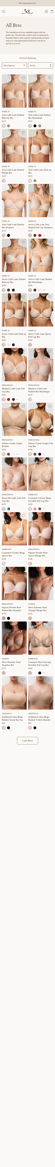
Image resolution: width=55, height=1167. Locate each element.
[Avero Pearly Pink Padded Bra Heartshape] (40, 290)
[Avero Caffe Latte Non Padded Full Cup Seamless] (40, 200)
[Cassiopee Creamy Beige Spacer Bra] (14, 528)
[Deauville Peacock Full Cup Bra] (8, 509)
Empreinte (33, 495)
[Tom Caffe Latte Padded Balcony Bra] (14, 91)
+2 (43, 454)
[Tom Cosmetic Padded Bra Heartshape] (40, 126)
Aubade (31, 604)
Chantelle (7, 713)
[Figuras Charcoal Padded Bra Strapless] (8, 618)
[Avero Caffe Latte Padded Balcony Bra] (14, 255)
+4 (43, 290)
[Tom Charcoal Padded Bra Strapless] (8, 235)
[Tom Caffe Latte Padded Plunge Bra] (14, 145)
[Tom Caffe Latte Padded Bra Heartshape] (40, 91)
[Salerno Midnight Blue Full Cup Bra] (40, 454)
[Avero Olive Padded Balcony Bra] (8, 290)
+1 (43, 235)
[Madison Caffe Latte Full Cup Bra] (14, 364)
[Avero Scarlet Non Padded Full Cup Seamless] (40, 235)
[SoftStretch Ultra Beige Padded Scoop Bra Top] (14, 692)
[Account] (46, 11)
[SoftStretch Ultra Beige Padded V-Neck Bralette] (40, 692)
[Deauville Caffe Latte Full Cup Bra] (14, 474)
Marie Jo (6, 111)
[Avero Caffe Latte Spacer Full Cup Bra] (40, 310)
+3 (43, 509)
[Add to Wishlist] (23, 78)
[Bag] (51, 11)
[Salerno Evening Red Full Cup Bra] (35, 454)
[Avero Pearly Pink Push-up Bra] (8, 345)
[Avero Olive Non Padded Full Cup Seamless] (35, 235)
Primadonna (7, 440)
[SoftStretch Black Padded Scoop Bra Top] (8, 728)
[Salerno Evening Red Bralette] (8, 454)
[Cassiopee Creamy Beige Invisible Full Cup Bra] (40, 474)
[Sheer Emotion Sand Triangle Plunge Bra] (40, 583)
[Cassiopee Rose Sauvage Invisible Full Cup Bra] (40, 638)
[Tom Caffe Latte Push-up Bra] (40, 145)
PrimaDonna (7, 385)
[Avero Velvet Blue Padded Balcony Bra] (13, 290)
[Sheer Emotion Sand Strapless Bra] (14, 638)
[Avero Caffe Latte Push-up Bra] (14, 310)
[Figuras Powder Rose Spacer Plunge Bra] (40, 528)
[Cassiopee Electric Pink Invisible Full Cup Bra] (35, 509)
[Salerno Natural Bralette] (13, 454)
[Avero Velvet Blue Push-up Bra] (13, 345)
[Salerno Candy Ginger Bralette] (14, 419)
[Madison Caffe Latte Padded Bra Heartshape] (40, 364)
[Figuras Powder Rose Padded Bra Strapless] (14, 583)
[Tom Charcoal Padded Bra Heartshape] (35, 126)
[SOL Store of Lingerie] (27, 11)
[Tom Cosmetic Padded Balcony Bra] (8, 126)
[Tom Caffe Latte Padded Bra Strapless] (14, 200)
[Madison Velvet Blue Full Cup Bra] (13, 399)
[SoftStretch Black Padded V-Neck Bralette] (35, 728)
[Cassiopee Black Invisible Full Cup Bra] (40, 673)
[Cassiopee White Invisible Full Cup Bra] (35, 673)
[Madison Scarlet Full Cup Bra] (8, 399)
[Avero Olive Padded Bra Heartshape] (35, 290)
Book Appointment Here (27, 3)
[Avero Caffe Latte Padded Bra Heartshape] (40, 255)
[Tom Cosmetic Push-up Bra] (35, 180)
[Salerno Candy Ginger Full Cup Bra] (40, 419)
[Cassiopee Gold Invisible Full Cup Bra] (40, 509)
